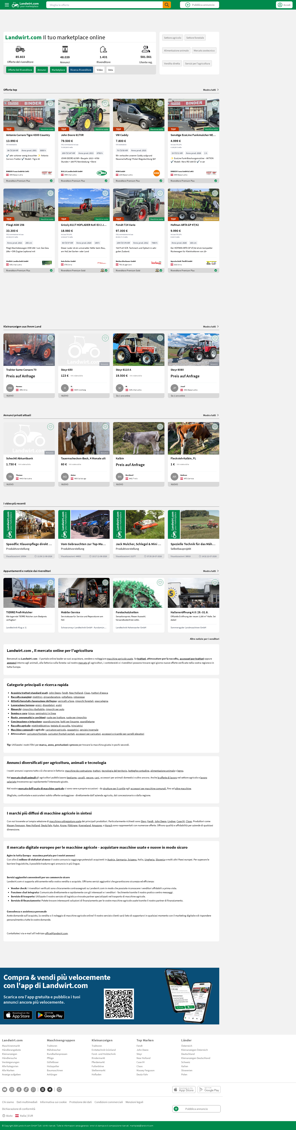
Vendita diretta (172, 63)
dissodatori (49, 705)
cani (97, 777)
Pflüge (50, 1058)
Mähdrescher (54, 1049)
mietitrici (37, 696)
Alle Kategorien (10, 1066)
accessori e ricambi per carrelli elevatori (123, 733)
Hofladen (96, 1074)
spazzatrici (73, 729)
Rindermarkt (98, 1058)
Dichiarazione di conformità (18, 1109)
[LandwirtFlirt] (59, 1089)
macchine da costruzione (78, 770)
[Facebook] (19, 1089)
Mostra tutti (209, 89)
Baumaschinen (55, 1070)
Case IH (181, 821)
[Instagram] (11, 1089)
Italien (184, 1066)
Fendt (65, 692)
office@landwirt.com (56, 933)
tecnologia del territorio (114, 770)
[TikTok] (26, 1089)
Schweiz (185, 1062)
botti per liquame (69, 721)
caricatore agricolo (56, 729)
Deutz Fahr (46, 825)
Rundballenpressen (57, 1054)
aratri (59, 705)
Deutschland (188, 1054)
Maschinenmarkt (11, 1045)
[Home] (25, 5)
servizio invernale (89, 729)
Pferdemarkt (98, 1062)
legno (180, 770)
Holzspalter (53, 1066)
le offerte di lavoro (167, 777)
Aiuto (9, 1116)
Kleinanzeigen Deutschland (195, 1058)
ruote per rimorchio (76, 717)
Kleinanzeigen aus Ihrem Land (22, 326)
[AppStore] (17, 1015)
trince (31, 713)
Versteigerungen (10, 1062)
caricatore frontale (37, 733)
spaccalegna (101, 701)
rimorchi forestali (84, 701)
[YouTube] (4, 1089)
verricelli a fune (66, 701)
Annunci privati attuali (17, 415)
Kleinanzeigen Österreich (194, 1049)
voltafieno (66, 696)
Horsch (108, 825)
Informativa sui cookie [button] (53, 1102)
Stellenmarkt (98, 1070)
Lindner (171, 821)
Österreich (186, 1045)
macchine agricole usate (120, 658)
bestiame (72, 777)
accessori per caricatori (88, 733)
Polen (184, 1074)
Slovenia (160, 859)
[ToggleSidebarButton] (6, 5)
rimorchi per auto (55, 709)
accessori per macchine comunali (148, 788)
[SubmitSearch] (167, 4)
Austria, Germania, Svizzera (122, 859)
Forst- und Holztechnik (104, 1054)
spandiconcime (51, 721)
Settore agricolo (172, 37)
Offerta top (10, 89)
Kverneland (85, 825)
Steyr (143, 821)
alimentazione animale (162, 770)
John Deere (55, 692)
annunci (42, 69)
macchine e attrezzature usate (65, 821)
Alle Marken (8, 1070)
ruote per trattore (56, 717)
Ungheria (150, 859)
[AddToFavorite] (50, 103)
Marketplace (58, 69)
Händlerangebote (11, 1049)
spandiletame (87, 721)
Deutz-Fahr (142, 1074)
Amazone (97, 825)
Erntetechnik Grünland (104, 1049)
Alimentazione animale (176, 50)
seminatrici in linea (46, 713)
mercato (82, 662)
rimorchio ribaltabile (33, 709)
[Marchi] (49, 1089)
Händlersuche (9, 1058)
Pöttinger (72, 825)
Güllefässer (53, 1062)
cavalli (81, 777)
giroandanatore (52, 696)
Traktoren (52, 1045)
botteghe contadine (138, 770)
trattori (97, 770)
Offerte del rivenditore (20, 69)
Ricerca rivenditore (80, 69)
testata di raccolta (60, 725)
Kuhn (56, 825)
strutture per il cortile (114, 788)
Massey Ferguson (16, 825)
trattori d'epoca (99, 692)
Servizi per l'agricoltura (197, 63)
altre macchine (183, 788)
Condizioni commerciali (109, 1102)
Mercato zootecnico (204, 50)
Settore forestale (195, 37)
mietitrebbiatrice (41, 725)
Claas (87, 692)
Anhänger (52, 1074)
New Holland (76, 692)
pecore (89, 777)
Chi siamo (8, 1102)
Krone (63, 825)
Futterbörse (98, 1066)
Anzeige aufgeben (11, 1074)
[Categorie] (42, 1089)
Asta (110, 69)
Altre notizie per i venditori (204, 638)
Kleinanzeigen (9, 1054)
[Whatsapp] (33, 1089)
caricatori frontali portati (61, 733)
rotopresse (79, 696)
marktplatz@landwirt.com (141, 1125)
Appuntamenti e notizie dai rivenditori (27, 571)
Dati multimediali (27, 1102)
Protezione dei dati (80, 1102)
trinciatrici (77, 725)
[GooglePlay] (50, 1015)
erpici (38, 705)
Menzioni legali (134, 1102)
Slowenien (186, 1070)
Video (100, 69)
